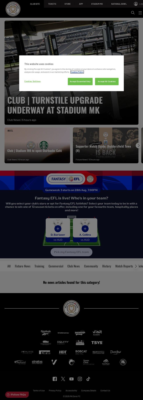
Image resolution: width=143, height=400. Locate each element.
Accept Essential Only (80, 81)
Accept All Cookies (107, 81)
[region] (71, 73)
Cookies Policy (77, 72)
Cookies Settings (32, 81)
